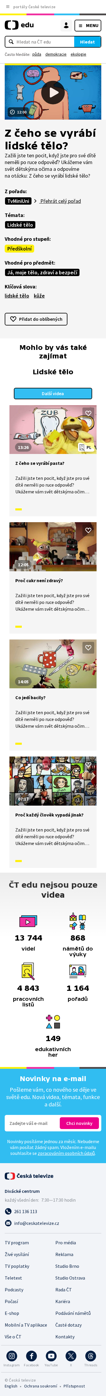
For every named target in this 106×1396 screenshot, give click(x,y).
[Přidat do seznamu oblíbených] (88, 413)
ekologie (78, 54)
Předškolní (19, 248)
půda (36, 54)
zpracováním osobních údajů (66, 1153)
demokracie (56, 54)
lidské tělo (17, 295)
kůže (39, 295)
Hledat (87, 42)
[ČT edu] (19, 27)
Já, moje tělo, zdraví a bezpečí (42, 272)
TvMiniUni (18, 201)
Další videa (53, 393)
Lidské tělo (20, 224)
